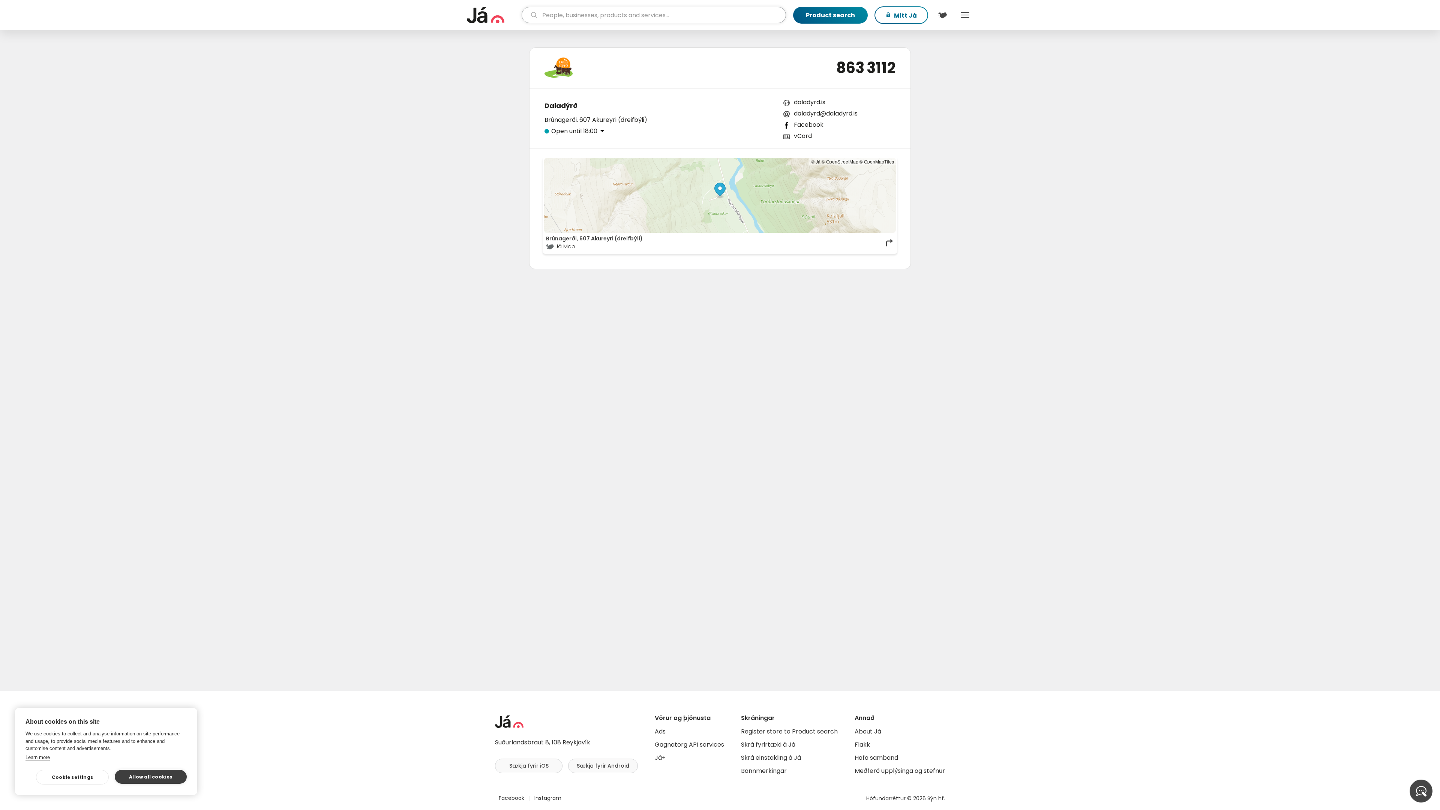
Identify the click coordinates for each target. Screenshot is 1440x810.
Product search (830, 15)
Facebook (809, 124)
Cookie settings (72, 777)
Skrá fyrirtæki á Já (768, 744)
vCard (803, 136)
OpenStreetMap (842, 161)
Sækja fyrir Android (603, 766)
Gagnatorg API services (689, 744)
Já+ (660, 757)
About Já (868, 731)
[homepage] (493, 15)
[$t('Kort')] (942, 15)
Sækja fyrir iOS (529, 766)
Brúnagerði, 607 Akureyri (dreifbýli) (595, 120)
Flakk (862, 744)
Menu (965, 15)
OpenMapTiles (879, 161)
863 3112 (866, 67)
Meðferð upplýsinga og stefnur (900, 770)
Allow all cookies (150, 777)
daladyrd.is (809, 102)
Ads (660, 731)
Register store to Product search (789, 731)
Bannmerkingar (764, 770)
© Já (815, 161)
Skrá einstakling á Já (771, 757)
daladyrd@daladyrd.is (826, 113)
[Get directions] (890, 242)
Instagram (547, 798)
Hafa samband (876, 757)
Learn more (38, 757)
